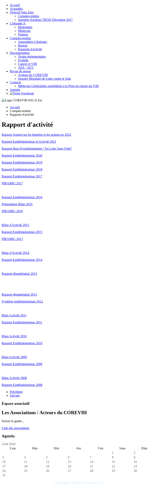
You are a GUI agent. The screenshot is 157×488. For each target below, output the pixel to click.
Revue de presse (20, 71)
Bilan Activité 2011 (14, 315)
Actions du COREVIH (33, 75)
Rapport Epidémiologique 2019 (22, 162)
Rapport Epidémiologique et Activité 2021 (29, 141)
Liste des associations (15, 428)
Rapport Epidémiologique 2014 (22, 259)
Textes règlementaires (32, 56)
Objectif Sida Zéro (22, 12)
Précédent (16, 392)
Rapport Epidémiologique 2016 (22, 197)
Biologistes (25, 27)
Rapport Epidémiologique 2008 (22, 385)
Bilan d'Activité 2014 (15, 253)
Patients (23, 34)
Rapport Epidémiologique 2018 (22, 169)
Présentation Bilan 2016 (17, 204)
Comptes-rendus (28, 16)
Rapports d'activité (30, 49)
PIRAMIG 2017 (12, 183)
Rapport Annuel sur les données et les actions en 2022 (36, 134)
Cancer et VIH (27, 64)
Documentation (20, 53)
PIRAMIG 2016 (12, 211)
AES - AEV (26, 67)
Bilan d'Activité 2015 (15, 225)
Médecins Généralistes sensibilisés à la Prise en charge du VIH (58, 86)
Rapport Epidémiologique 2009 (22, 364)
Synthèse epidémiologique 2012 (22, 301)
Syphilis (23, 60)
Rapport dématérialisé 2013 (19, 273)
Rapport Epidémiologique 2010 (22, 343)
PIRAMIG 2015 (12, 239)
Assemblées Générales (32, 42)
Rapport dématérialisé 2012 (19, 294)
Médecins (24, 31)
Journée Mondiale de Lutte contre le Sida (44, 78)
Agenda (15, 89)
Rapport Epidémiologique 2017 (22, 176)
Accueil (15, 5)
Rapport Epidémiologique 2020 (22, 155)
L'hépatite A (18, 23)
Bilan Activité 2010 (14, 336)
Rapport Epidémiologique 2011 (22, 322)
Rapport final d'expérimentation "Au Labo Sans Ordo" (37, 148)
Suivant (15, 395)
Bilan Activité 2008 (14, 378)
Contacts (15, 82)
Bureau (22, 45)
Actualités (16, 8)
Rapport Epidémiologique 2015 (22, 232)
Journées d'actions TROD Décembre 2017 (45, 19)
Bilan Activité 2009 (14, 357)
